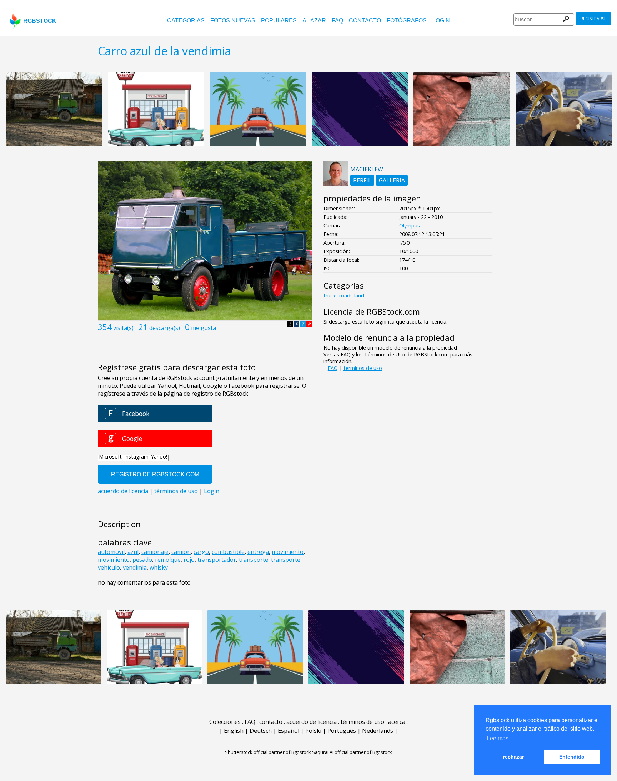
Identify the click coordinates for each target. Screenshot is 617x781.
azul (133, 552)
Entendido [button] (572, 757)
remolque (168, 560)
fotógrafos (407, 20)
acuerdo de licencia (311, 722)
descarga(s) (164, 328)
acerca (396, 722)
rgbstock (39, 21)
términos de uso (362, 368)
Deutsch (261, 731)
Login (441, 20)
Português (341, 731)
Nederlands (377, 731)
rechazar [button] (513, 757)
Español (288, 731)
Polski (313, 731)
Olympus (409, 225)
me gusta (203, 328)
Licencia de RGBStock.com (371, 311)
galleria (392, 180)
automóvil (111, 552)
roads (346, 295)
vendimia (135, 567)
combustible (228, 552)
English (234, 731)
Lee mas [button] (497, 738)
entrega (258, 552)
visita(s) (123, 328)
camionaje (155, 552)
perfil (362, 180)
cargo (201, 552)
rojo (189, 560)
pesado (142, 560)
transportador (216, 560)
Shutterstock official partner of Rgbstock (268, 752)
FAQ (337, 20)
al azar (314, 20)
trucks (330, 295)
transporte (253, 560)
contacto (365, 20)
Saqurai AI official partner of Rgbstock (352, 752)
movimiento (288, 552)
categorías (186, 20)
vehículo (109, 567)
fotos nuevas (232, 20)
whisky (159, 567)
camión (181, 552)
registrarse (593, 19)
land (359, 295)
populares (279, 20)
